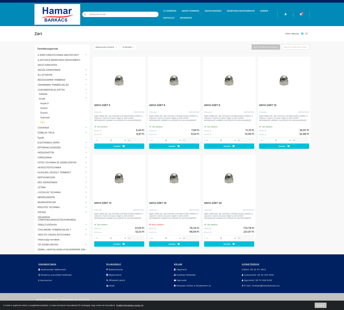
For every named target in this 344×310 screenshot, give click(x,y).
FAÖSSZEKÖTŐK (46, 152)
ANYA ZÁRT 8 (212, 105)
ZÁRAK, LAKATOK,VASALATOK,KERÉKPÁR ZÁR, (61, 249)
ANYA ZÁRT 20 (213, 203)
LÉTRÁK (42, 187)
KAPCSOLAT (169, 18)
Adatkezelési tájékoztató (53, 269)
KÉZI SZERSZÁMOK (47, 182)
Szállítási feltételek (186, 275)
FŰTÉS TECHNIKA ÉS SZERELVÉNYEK (57, 162)
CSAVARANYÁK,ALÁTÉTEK (51, 89)
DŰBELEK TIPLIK (46, 132)
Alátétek (43, 94)
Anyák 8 (44, 103)
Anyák (42, 98)
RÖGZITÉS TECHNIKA (49, 207)
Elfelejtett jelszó (116, 280)
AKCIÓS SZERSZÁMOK (49, 70)
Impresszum (45, 280)
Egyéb (41, 137)
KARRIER (264, 11)
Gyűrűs (43, 108)
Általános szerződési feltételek (56, 275)
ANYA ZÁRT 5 (102, 105)
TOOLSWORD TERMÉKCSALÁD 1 (54, 229)
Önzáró (44, 112)
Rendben (320, 305)
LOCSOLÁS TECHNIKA (49, 192)
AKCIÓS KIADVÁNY (213, 11)
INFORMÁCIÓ (186, 18)
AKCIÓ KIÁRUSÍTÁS (47, 65)
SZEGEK (42, 212)
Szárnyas (45, 117)
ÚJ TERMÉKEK (169, 11)
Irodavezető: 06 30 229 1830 (258, 275)
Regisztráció (114, 275)
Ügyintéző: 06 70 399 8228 (257, 280)
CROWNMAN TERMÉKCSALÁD (53, 84)
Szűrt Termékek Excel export (266, 47)
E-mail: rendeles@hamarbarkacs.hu (262, 285)
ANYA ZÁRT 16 (157, 203)
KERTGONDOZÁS (46, 177)
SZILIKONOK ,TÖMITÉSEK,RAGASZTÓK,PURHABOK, (57, 218)
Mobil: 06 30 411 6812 (254, 269)
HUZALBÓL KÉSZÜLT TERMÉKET (54, 172)
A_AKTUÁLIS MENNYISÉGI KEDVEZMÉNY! (59, 60)
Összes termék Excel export (295, 47)
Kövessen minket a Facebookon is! (193, 285)
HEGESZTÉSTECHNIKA (49, 167)
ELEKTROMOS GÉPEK (49, 142)
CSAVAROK (43, 127)
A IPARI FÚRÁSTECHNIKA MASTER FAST (58, 55)
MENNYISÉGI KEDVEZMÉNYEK (241, 11)
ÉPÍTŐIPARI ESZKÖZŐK (49, 147)
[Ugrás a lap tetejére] (336, 294)
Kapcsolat (181, 280)
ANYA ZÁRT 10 (267, 105)
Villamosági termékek (49, 239)
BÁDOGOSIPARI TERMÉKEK (51, 79)
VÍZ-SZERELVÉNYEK (48, 244)
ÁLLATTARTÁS (45, 75)
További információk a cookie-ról (129, 305)
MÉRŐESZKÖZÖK (46, 197)
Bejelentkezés (115, 269)
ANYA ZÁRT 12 (102, 203)
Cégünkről (181, 269)
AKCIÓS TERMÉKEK (190, 11)
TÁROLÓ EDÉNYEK (47, 224)
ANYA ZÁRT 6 (157, 105)
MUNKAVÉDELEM (47, 202)
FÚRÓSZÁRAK (45, 157)
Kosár (112, 285)
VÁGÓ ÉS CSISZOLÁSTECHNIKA (54, 234)
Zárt (42, 122)
